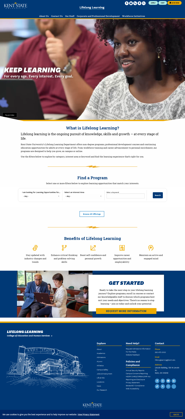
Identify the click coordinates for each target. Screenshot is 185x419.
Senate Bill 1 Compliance (135, 385)
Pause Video (9, 115)
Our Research (102, 389)
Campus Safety (102, 369)
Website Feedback (133, 354)
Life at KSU (101, 377)
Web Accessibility (132, 388)
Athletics (100, 365)
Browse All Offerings (92, 213)
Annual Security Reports (135, 370)
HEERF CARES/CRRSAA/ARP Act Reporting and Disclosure (138, 378)
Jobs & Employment (104, 373)
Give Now (175, 2)
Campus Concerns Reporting (137, 373)
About (99, 349)
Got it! (176, 414)
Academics (101, 353)
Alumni (99, 361)
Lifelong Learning (92, 7)
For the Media (131, 351)
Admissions (101, 357)
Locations (100, 381)
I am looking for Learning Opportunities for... (41, 192)
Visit (162, 2)
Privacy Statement (133, 382)
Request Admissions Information (138, 348)
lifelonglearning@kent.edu (165, 359)
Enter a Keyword (113, 192)
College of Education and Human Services (28, 335)
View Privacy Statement (88, 414)
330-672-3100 (160, 352)
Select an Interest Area (74, 192)
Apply (153, 2)
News (99, 385)
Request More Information (126, 311)
